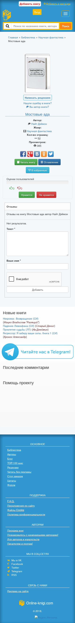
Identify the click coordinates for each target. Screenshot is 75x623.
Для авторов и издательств (23, 539)
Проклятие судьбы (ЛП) (17, 329)
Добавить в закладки (58, 3)
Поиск (65, 26)
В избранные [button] (39, 170)
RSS (14, 575)
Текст (11, 229)
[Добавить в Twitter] (51, 154)
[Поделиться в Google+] (30, 154)
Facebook (17, 564)
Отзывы (12, 206)
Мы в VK (16, 560)
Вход (37, 12)
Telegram (16, 571)
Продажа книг (15, 530)
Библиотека (14, 450)
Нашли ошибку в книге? (37, 103)
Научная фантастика (39, 131)
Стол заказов (15, 476)
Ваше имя (14, 260)
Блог (10, 458)
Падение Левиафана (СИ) (18, 326)
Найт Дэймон (39, 124)
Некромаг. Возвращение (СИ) (20, 318)
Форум (11, 485)
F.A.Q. (10, 501)
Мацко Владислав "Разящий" (21, 322)
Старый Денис (45, 326)
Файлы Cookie (15, 510)
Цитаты (11, 480)
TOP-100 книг (15, 463)
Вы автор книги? (39, 107)
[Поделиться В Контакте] (37, 154)
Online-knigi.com (39, 602)
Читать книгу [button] (27, 162)
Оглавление (50, 162)
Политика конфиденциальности (26, 514)
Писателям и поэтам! (20, 543)
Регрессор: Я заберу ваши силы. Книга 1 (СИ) (30, 333)
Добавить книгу (30, 3)
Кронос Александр (15, 337)
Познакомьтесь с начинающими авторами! (32, 535)
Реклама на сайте (18, 591)
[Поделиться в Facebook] (23, 154)
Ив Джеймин (40, 329)
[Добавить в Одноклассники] (44, 154)
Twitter (15, 567)
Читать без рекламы (19, 472)
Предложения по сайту (21, 505)
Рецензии (13, 467)
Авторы (11, 454)
